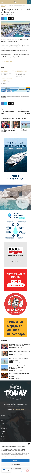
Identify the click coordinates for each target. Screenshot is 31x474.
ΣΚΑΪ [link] (22, 96)
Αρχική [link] (2, 5)
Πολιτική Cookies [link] (10, 471)
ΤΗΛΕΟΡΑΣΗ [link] (26, 96)
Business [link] (3, 415)
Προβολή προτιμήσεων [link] (15, 468)
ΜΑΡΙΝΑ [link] (10, 96)
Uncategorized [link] (4, 428)
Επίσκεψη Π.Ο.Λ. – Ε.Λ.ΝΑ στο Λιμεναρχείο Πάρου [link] (7, 111)
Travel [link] (2, 425)
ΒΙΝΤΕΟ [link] (7, 96)
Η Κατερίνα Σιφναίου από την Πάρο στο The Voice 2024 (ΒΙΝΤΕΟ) (21, 71)
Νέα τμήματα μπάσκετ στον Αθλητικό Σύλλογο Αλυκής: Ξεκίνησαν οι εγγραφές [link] (19, 375)
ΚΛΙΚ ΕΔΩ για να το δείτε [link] (7, 61)
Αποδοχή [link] (15, 460)
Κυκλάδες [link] (3, 436)
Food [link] (2, 420)
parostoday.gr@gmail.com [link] (18, 409)
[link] (29, 2)
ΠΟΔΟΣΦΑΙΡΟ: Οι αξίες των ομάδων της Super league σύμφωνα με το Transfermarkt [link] (5, 130)
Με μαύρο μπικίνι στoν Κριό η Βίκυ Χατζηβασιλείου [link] (24, 129)
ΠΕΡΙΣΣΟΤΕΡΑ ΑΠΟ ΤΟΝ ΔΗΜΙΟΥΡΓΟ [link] (20, 118)
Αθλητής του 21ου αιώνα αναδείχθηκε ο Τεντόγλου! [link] (24, 111)
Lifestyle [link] (6, 5)
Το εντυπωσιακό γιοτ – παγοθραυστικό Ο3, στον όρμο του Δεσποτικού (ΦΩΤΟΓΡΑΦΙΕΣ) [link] (19, 367)
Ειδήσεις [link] (2, 433)
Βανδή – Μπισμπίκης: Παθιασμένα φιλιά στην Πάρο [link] (15, 129)
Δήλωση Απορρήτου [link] (19, 471)
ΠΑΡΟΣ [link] (19, 96)
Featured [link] (3, 418)
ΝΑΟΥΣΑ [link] (14, 96)
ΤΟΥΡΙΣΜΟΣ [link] (3, 97)
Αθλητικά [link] (11, 347)
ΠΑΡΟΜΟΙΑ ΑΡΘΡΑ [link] (7, 118)
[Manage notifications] (27, 470)
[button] (28, 443)
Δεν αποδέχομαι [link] (15, 464)
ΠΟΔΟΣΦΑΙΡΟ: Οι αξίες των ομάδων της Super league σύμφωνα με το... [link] (19, 345)
